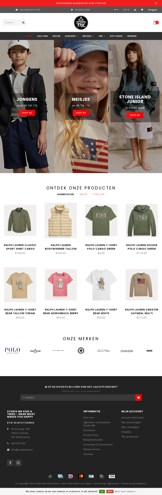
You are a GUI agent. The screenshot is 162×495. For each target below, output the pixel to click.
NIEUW (56, 36)
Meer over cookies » (125, 491)
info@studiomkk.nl (22, 449)
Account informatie (133, 417)
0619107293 (18, 443)
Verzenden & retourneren (98, 444)
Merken (132, 36)
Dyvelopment (139, 483)
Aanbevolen (65, 194)
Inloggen (152, 9)
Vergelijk (126, 431)
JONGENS (70, 36)
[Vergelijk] (135, 9)
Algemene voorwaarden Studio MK (97, 424)
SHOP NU (27, 112)
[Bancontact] (91, 476)
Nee (110, 491)
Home (29, 36)
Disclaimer (89, 430)
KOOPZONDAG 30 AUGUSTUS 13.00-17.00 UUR (81, 3)
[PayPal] (102, 476)
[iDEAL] (71, 476)
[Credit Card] (60, 476)
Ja (102, 491)
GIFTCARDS (116, 36)
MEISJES (87, 36)
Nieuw (83, 194)
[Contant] (50, 476)
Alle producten (130, 436)
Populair (98, 194)
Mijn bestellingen (131, 422)
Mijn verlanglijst (130, 427)
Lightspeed (113, 483)
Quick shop (22, 244)
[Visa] (112, 476)
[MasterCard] (81, 476)
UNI (101, 36)
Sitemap (88, 454)
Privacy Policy (91, 435)
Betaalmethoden (93, 439)
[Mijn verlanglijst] (142, 9)
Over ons (88, 417)
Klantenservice (91, 449)
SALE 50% (42, 36)
